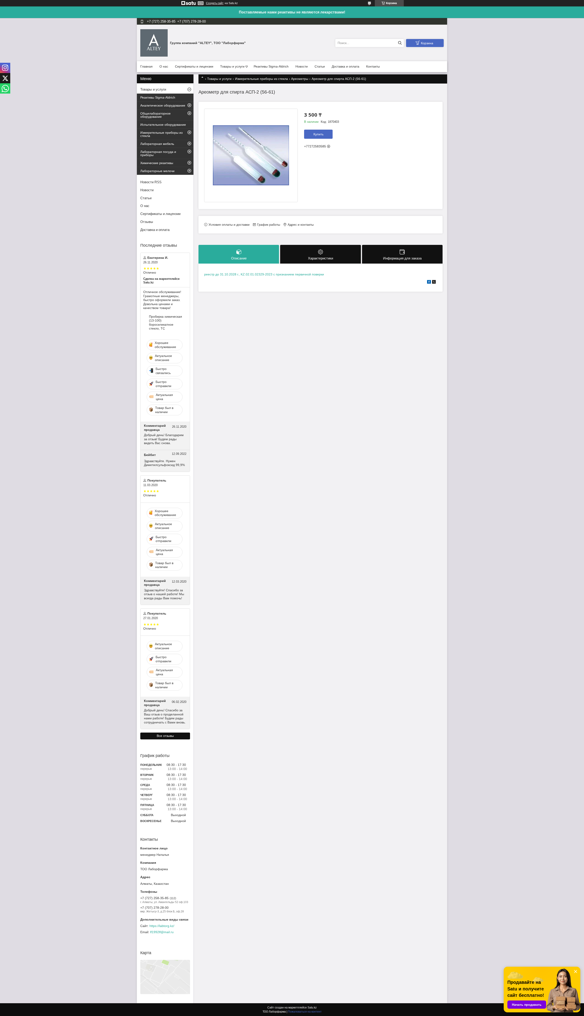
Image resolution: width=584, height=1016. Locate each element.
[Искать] (400, 43)
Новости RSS (151, 182)
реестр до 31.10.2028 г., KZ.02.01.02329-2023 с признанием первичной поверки (264, 274)
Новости (301, 66)
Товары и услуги (232, 66)
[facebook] (429, 282)
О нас (163, 66)
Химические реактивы (156, 163)
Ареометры (299, 79)
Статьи (320, 66)
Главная (146, 66)
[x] (434, 282)
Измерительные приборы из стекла (261, 79)
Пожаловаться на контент (305, 1011)
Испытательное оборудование (163, 124)
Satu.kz (312, 1007)
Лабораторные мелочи (157, 171)
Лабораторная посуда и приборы (158, 153)
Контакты (373, 66)
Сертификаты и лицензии (194, 66)
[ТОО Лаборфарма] (154, 43)
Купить (318, 134)
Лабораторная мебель (157, 144)
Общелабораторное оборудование (155, 115)
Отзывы (146, 222)
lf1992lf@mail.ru (162, 932)
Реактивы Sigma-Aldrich (271, 66)
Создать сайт (215, 3)
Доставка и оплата (345, 66)
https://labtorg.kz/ (161, 926)
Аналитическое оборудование (162, 105)
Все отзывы (165, 736)
